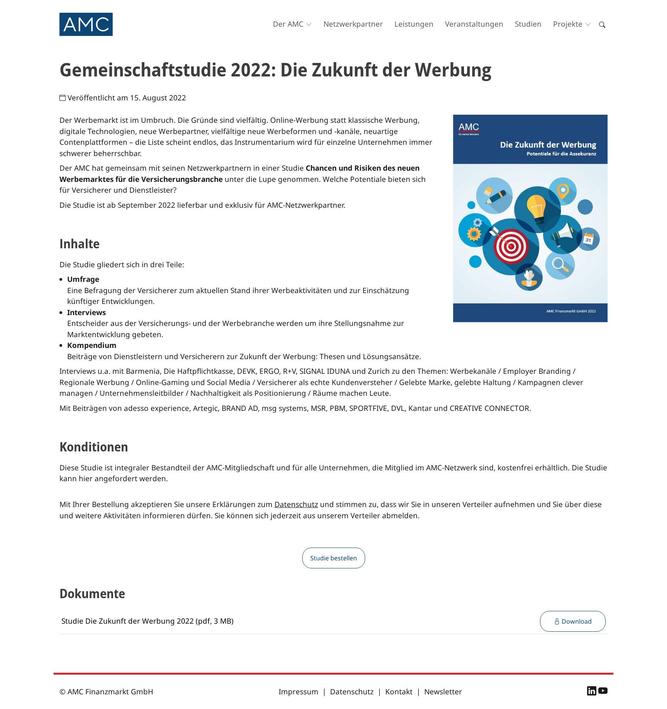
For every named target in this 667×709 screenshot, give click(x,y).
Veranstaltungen (474, 24)
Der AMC (288, 24)
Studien (528, 24)
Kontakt (399, 692)
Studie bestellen (333, 558)
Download (576, 621)
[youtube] (603, 692)
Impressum (298, 692)
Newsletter (443, 692)
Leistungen (413, 24)
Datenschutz (296, 504)
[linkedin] (592, 692)
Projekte (567, 24)
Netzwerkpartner (353, 24)
